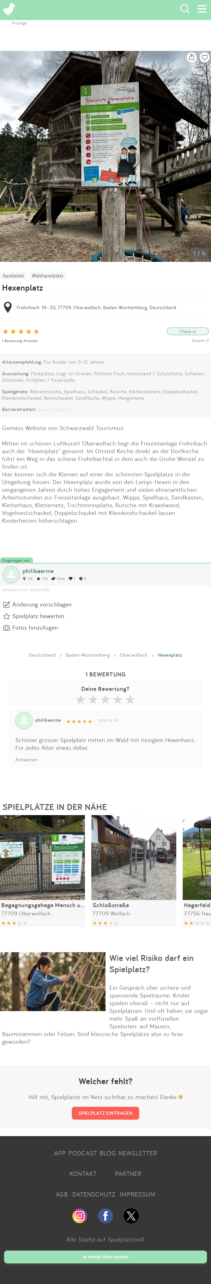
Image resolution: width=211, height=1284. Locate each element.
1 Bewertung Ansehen (20, 340)
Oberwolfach (134, 655)
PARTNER (128, 1174)
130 (45, 578)
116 (30, 578)
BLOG (108, 1153)
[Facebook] (105, 1221)
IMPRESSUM (137, 1194)
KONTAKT (83, 1174)
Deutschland (42, 655)
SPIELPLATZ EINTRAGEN (105, 1113)
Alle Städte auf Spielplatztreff (105, 1239)
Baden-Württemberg (88, 655)
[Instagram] (79, 1221)
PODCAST (82, 1153)
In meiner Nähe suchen (105, 1257)
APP (60, 1153)
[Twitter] (131, 1221)
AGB (62, 1194)
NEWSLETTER (138, 1153)
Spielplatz (13, 275)
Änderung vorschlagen (42, 604)
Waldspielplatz (48, 275)
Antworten (26, 759)
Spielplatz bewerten (38, 616)
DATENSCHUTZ (94, 1194)
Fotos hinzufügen (35, 627)
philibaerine (38, 571)
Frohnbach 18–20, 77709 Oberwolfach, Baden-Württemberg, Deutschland (97, 307)
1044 (61, 578)
